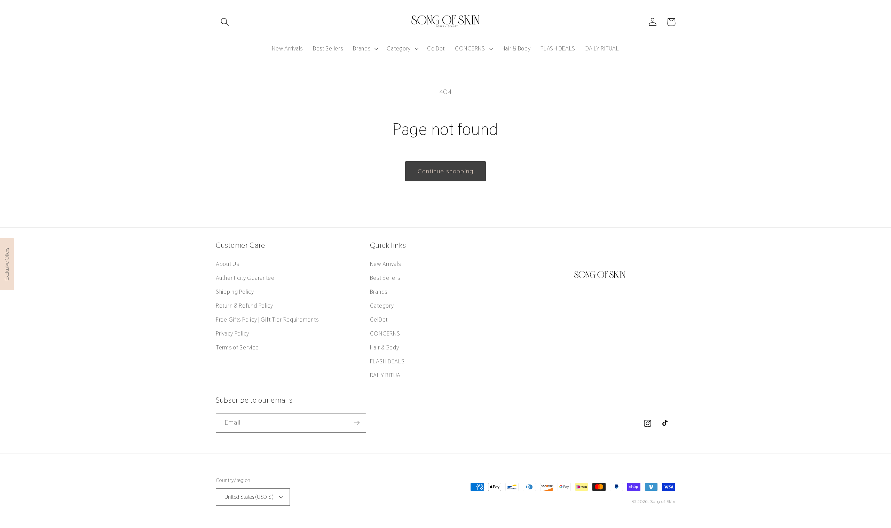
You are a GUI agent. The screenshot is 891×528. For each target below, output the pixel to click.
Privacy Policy (232, 333)
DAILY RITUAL (387, 375)
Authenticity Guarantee (245, 278)
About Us (227, 264)
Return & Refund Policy (244, 305)
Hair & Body (384, 347)
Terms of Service (237, 347)
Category (382, 305)
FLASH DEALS (387, 361)
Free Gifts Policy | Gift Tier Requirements (267, 319)
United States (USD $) (248, 497)
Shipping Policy (235, 291)
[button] (225, 22)
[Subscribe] (356, 423)
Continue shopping (445, 171)
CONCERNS (385, 333)
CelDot (379, 319)
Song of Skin (662, 501)
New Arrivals (385, 264)
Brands (378, 291)
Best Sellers (385, 278)
